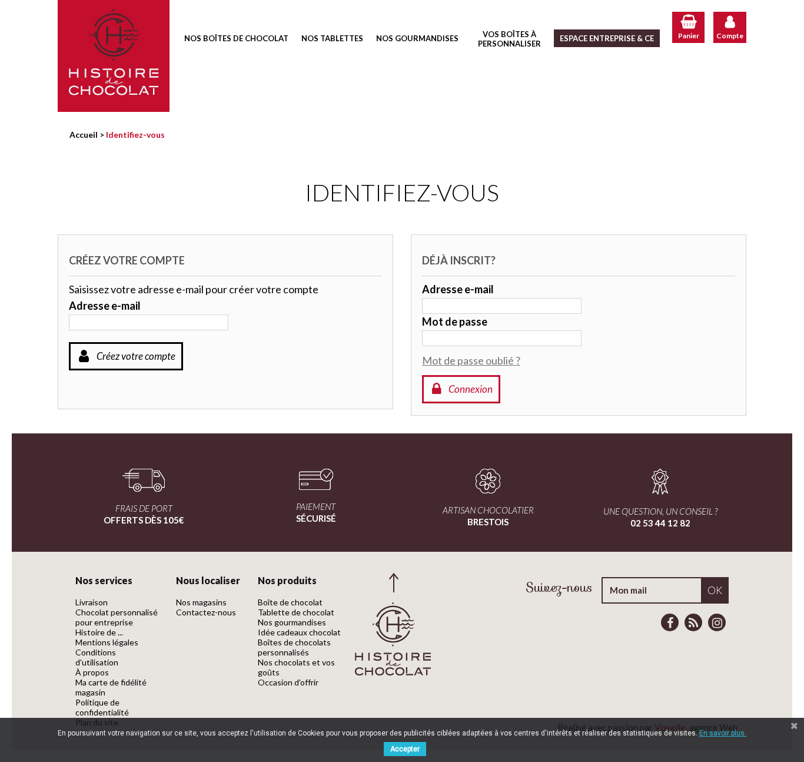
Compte (729, 35)
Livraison (91, 602)
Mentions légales (106, 642)
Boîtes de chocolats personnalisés (294, 647)
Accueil (83, 135)
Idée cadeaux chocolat (299, 632)
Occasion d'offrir (288, 682)
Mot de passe (454, 321)
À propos (92, 672)
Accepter (405, 749)
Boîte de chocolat (290, 602)
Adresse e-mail (105, 306)
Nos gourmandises (292, 622)
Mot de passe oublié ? (471, 360)
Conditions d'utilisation (96, 657)
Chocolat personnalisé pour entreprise (116, 617)
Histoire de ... (99, 632)
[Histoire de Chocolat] (114, 56)
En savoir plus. (722, 733)
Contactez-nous (206, 612)
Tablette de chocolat (296, 612)
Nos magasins (201, 602)
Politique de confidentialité (102, 707)
